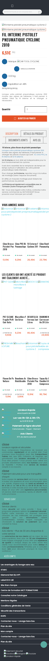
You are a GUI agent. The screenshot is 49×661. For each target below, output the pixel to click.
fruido (14, 391)
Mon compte (7, 631)
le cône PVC (39, 154)
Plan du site (6, 626)
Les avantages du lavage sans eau (17, 564)
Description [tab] (11, 134)
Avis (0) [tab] (37, 140)
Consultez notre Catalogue (14, 595)
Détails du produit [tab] (34, 134)
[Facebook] (9, 653)
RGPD (3, 616)
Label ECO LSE (7, 580)
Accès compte (10, 556)
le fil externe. (18, 156)
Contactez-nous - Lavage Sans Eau (18, 621)
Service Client (10, 499)
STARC (4, 569)
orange (10, 395)
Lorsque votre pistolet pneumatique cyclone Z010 (23, 150)
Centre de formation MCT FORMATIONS (19, 590)
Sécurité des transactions (13, 611)
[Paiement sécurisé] (13, 651)
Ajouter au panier (25, 118)
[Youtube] (31, 653)
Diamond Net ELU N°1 (10, 575)
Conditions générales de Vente (15, 605)
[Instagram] (20, 653)
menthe (13, 398)
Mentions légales (9, 600)
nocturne (11, 397)
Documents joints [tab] (18, 140)
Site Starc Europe (9, 585)
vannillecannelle (14, 393)
